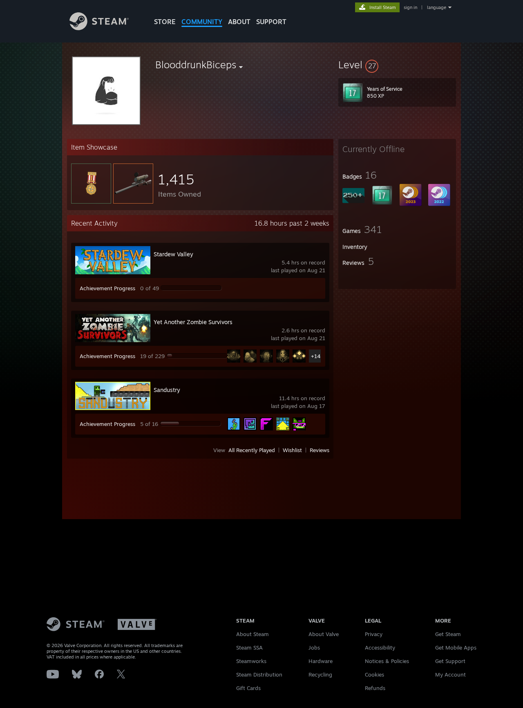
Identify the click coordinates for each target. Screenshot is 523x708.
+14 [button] (315, 356)
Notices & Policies (387, 661)
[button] (397, 64)
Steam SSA (249, 647)
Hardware (320, 661)
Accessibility (380, 647)
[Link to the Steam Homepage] (99, 28)
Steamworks (251, 661)
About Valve (323, 634)
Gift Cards (248, 688)
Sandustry (167, 389)
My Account (450, 674)
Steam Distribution (259, 674)
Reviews (319, 450)
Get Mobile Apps (455, 647)
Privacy (373, 634)
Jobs (314, 647)
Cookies (374, 674)
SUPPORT (271, 22)
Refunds (375, 688)
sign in (410, 7)
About (239, 22)
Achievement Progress (107, 288)
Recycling (320, 674)
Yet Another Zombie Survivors (193, 321)
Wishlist (292, 450)
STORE (165, 22)
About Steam (252, 634)
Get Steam (448, 634)
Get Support (450, 661)
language (436, 7)
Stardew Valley (173, 254)
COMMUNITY (201, 22)
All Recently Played (251, 450)
